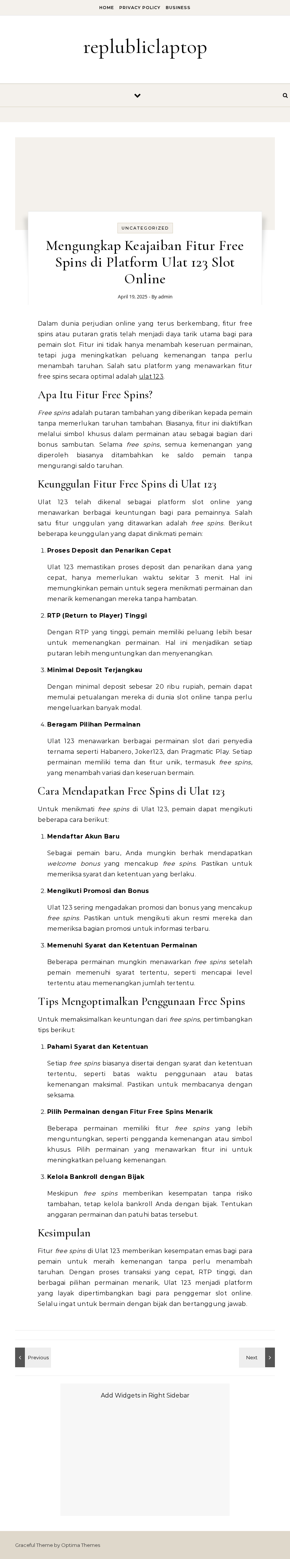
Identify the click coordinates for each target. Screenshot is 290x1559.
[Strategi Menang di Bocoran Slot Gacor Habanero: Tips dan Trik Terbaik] (258, 1357)
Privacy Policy (139, 7)
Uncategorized (145, 228)
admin (165, 296)
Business (178, 7)
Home (106, 7)
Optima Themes (80, 1545)
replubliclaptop (145, 46)
